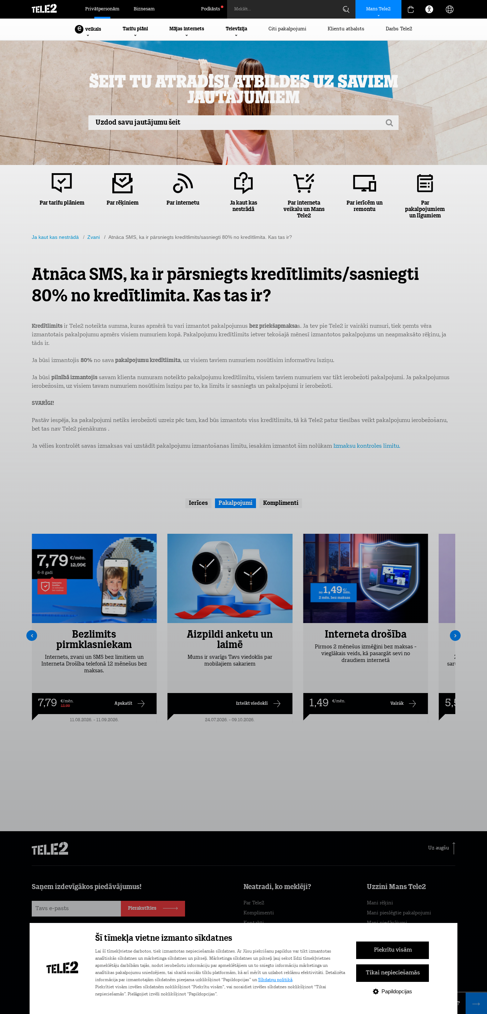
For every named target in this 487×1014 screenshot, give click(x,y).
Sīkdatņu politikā (275, 980)
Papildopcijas (396, 991)
